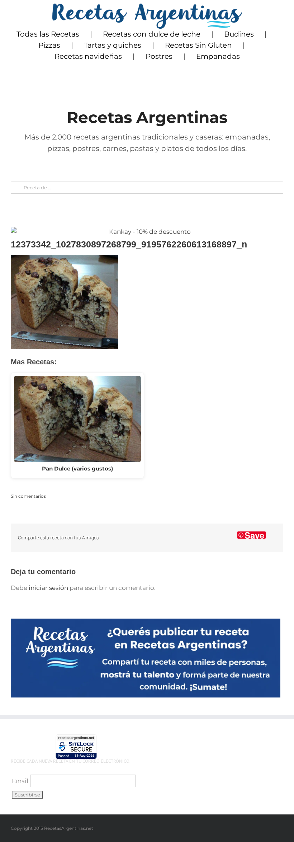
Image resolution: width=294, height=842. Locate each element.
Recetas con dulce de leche (151, 34)
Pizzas (49, 45)
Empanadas (218, 56)
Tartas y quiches (112, 45)
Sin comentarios (28, 496)
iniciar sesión (49, 587)
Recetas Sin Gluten (198, 45)
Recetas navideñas (88, 56)
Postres (159, 56)
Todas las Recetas (47, 34)
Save (254, 535)
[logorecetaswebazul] (147, 6)
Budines (239, 34)
